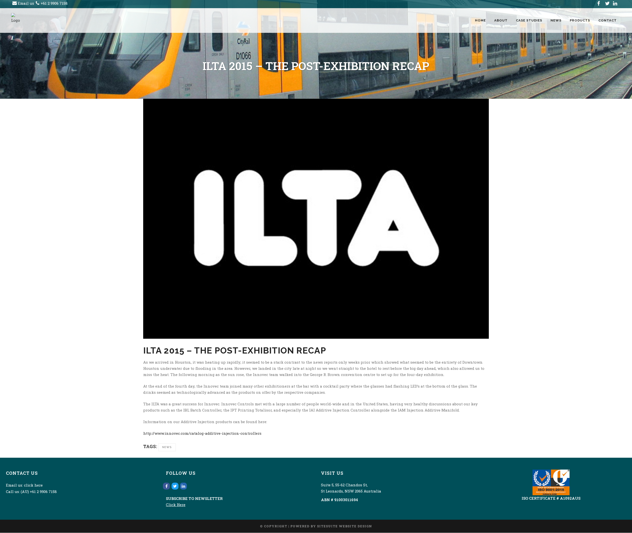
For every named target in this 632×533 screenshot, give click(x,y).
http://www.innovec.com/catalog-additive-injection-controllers (202, 433)
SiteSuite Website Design (344, 526)
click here (33, 485)
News (167, 447)
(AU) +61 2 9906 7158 (39, 491)
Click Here (175, 504)
